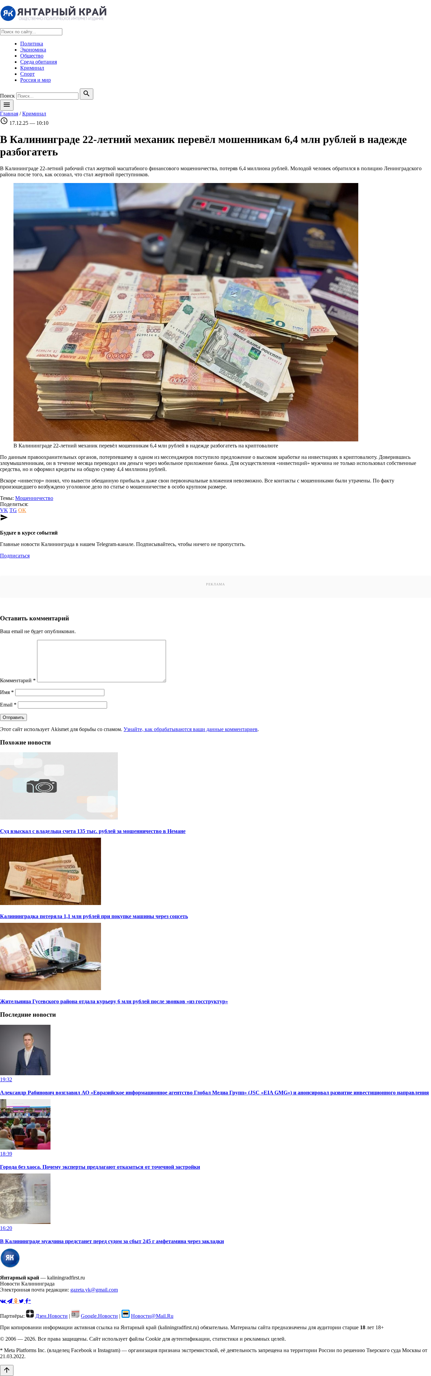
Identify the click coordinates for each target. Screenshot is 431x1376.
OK (22, 510)
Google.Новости (99, 1316)
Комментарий (18, 680)
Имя (7, 692)
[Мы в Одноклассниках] (16, 1301)
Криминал (32, 68)
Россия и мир (35, 80)
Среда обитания (38, 62)
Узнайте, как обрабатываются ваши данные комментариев (191, 729)
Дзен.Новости (51, 1316)
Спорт (27, 74)
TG (13, 510)
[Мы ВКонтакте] (3, 1301)
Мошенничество (34, 498)
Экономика (33, 49)
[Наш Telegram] (10, 1301)
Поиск (7, 96)
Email (8, 705)
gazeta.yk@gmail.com (94, 1290)
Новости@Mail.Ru (152, 1316)
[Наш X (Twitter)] (22, 1301)
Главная (9, 113)
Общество (31, 56)
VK (4, 510)
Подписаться (15, 555)
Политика (31, 43)
